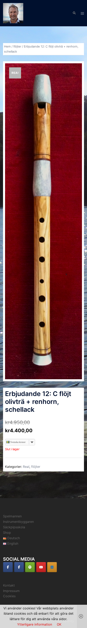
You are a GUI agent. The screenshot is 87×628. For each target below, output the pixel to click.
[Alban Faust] (13, 13)
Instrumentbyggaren (18, 522)
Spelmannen (12, 516)
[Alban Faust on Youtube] (41, 567)
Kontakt (9, 585)
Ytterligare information (34, 624)
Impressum (11, 591)
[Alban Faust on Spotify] (30, 567)
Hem (7, 46)
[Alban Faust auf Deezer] (52, 567)
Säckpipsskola (14, 527)
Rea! (26, 467)
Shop (7, 533)
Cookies (9, 596)
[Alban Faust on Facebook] (8, 567)
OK (59, 624)
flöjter (17, 46)
